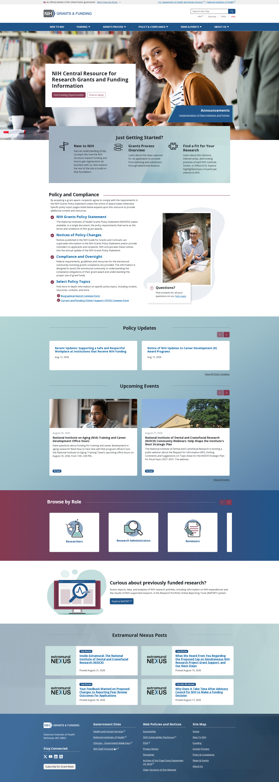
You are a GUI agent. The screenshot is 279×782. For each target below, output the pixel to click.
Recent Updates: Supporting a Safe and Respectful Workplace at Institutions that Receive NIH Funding (90, 349)
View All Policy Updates (217, 374)
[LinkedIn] (56, 756)
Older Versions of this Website (159, 769)
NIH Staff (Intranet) (105, 748)
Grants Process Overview (141, 147)
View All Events (221, 479)
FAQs (223, 16)
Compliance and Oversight (79, 256)
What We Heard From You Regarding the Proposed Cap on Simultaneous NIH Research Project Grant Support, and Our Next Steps (202, 661)
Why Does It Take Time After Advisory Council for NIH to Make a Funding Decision (201, 692)
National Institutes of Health (220, 2)
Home (196, 731)
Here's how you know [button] (107, 2)
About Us (220, 26)
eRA (199, 16)
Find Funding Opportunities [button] (69, 95)
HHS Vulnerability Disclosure (158, 737)
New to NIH (57, 26)
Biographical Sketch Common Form (80, 296)
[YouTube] (50, 756)
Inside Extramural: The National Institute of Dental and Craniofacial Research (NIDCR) (103, 659)
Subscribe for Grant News (59, 766)
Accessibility (149, 731)
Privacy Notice (150, 748)
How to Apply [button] (96, 95)
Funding (82, 26)
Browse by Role (64, 501)
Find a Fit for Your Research (198, 147)
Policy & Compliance (152, 26)
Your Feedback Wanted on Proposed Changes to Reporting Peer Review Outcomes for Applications (104, 692)
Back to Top (266, 776)
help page (180, 296)
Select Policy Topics (73, 281)
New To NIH (199, 737)
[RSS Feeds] (61, 756)
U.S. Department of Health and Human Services (180, 2)
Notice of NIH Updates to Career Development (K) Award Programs (182, 349)
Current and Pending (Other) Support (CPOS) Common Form (95, 300)
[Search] (231, 11)
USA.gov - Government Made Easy (111, 743)
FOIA (145, 743)
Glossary (212, 16)
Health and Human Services (108, 731)
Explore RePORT (121, 601)
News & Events (190, 26)
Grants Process (113, 26)
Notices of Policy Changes (78, 234)
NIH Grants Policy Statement (81, 216)
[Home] (80, 13)
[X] (45, 756)
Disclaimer (148, 754)
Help (233, 16)
